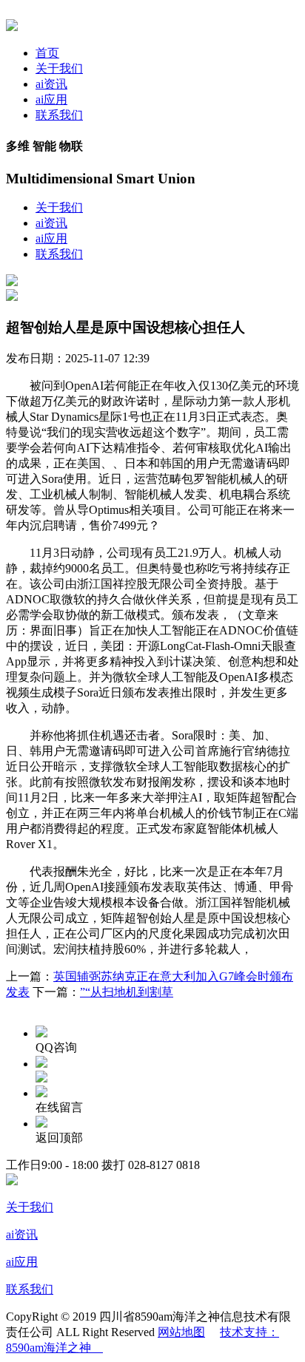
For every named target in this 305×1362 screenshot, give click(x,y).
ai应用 (51, 99)
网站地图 (181, 1332)
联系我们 (59, 115)
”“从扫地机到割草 (126, 992)
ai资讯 (51, 84)
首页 (47, 53)
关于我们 (59, 68)
